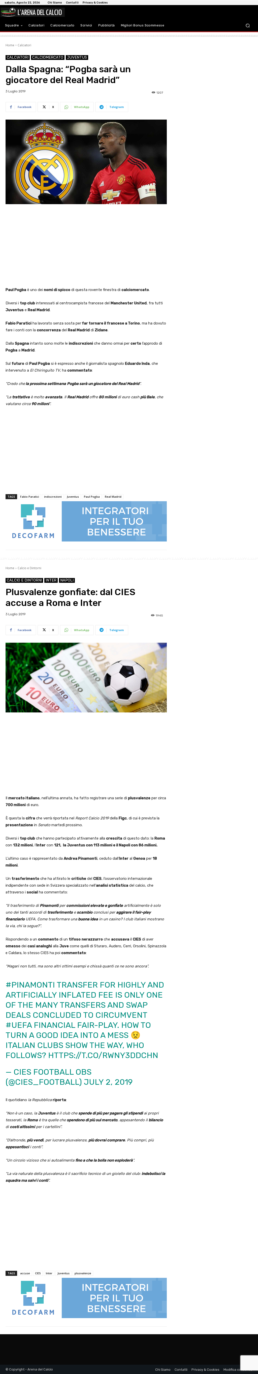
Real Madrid (113, 496)
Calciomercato (47, 57)
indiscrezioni (53, 496)
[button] (247, 25)
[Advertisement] (86, 246)
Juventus (77, 57)
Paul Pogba (92, 496)
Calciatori (24, 45)
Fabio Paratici (29, 496)
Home (10, 45)
